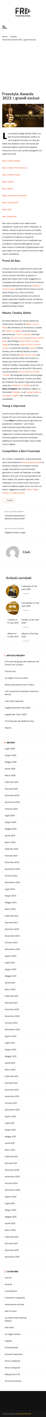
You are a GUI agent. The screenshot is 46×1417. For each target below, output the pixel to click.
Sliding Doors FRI (12, 1374)
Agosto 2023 (10, 956)
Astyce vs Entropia (19, 337)
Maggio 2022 (11, 1056)
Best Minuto (7, 188)
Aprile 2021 (10, 1143)
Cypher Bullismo (33, 392)
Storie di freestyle (13, 1381)
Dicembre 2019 (12, 1250)
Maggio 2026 (11, 762)
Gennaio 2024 (11, 922)
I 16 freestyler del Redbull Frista (19, 721)
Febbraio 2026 (11, 782)
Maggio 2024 (11, 902)
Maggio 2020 (11, 1216)
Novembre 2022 (12, 1016)
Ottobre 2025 (11, 809)
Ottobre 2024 (11, 875)
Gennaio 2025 (11, 855)
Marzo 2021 (10, 1150)
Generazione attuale (14, 1304)
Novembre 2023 (12, 936)
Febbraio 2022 (11, 1076)
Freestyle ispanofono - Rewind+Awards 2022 (15, 517)
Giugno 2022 (10, 1049)
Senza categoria (12, 1361)
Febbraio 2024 (11, 915)
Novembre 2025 (12, 802)
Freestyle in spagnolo (15, 1297)
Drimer (5, 493)
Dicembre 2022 (12, 1009)
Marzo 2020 (10, 1230)
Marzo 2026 (10, 775)
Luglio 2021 (9, 1123)
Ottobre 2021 (11, 1103)
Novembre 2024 (12, 869)
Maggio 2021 (10, 1136)
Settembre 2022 (12, 1029)
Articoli (8, 1277)
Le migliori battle (12, 1334)
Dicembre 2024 (12, 862)
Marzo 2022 (10, 1069)
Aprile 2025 (10, 835)
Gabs (29, 489)
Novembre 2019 (12, 1256)
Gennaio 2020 (11, 1243)
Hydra (33, 348)
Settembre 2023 (12, 949)
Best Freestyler (9, 216)
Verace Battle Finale (31, 462)
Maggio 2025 (11, 829)
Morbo (22, 493)
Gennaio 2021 (11, 1163)
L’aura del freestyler (14, 701)
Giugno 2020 (10, 1210)
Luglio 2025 (10, 815)
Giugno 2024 (11, 895)
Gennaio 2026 (11, 788)
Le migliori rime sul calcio (16, 678)
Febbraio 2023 (11, 996)
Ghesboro (17, 392)
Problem (14, 493)
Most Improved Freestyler (14, 195)
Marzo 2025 (10, 842)
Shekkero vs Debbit (21, 385)
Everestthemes (24, 1414)
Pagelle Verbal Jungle (15, 532)
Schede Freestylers (14, 1354)
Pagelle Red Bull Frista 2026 (17, 707)
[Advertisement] (23, 65)
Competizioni (11, 1291)
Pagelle (8, 1341)
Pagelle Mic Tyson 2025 (16, 714)
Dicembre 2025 (12, 795)
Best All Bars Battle (11, 161)
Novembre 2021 (12, 1096)
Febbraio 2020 (11, 1237)
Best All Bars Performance (14, 167)
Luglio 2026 (10, 748)
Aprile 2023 (10, 982)
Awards (8, 1284)
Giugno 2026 (10, 755)
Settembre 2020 (12, 1190)
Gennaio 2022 (11, 1083)
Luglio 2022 (10, 1043)
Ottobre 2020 (11, 1183)
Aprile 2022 (10, 1063)
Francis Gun (10, 671)
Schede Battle (11, 1347)
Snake (35, 489)
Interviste (9, 1327)
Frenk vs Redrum (24, 334)
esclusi (10, 500)
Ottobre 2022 (11, 1023)
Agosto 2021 (10, 1116)
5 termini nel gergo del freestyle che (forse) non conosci (22, 663)
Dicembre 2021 (12, 1089)
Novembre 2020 (12, 1176)
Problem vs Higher (13, 331)
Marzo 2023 (10, 989)
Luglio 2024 (10, 889)
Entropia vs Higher (10, 395)
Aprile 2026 (10, 768)
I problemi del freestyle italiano (16, 1319)
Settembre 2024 (12, 882)
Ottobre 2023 (11, 942)
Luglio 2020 (10, 1203)
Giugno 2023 (10, 969)
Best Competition (10, 202)
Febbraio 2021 (11, 1156)
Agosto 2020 (11, 1196)
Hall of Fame (11, 1311)
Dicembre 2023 (12, 929)
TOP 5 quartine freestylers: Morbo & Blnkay (22, 693)
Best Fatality (8, 181)
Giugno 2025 (10, 822)
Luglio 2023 (10, 962)
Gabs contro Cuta (27, 355)
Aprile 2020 (10, 1223)
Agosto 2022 (10, 1036)
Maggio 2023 (11, 976)
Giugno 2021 (10, 1129)
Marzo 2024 (10, 909)
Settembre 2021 (12, 1109)
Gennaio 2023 (11, 1002)
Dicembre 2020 (12, 1170)
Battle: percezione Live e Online (19, 684)
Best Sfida (7, 209)
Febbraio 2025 (11, 849)
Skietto (8, 728)
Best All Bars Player (11, 174)
